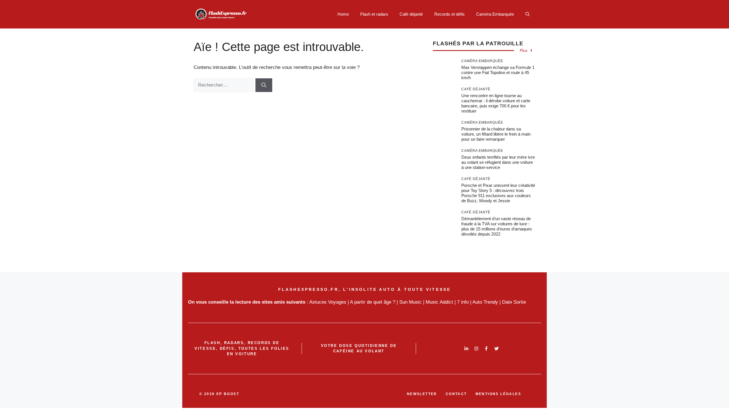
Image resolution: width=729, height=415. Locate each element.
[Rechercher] (263, 85)
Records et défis (449, 14)
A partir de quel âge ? (372, 302)
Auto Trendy (485, 302)
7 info (463, 302)
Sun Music (410, 302)
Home (343, 14)
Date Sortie (514, 302)
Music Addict (439, 302)
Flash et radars (374, 14)
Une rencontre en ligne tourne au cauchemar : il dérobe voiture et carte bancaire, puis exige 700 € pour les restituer (495, 103)
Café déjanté (411, 14)
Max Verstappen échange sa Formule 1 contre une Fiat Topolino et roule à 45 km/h (498, 72)
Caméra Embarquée (495, 14)
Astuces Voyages (327, 302)
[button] (527, 14)
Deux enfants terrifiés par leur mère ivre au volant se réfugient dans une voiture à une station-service (498, 162)
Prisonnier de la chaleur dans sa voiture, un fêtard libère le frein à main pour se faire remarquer (496, 134)
